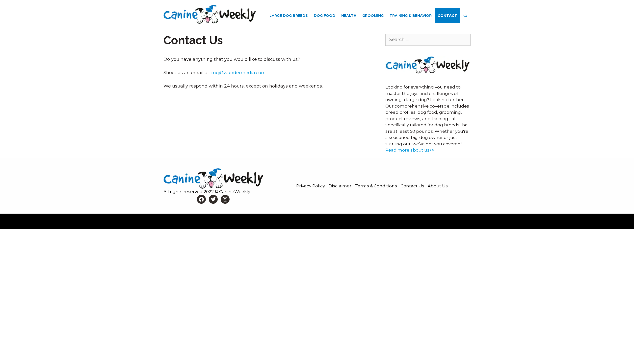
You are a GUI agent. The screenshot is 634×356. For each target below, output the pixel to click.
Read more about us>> (409, 150)
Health (348, 15)
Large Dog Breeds (288, 15)
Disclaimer (340, 185)
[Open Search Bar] (465, 15)
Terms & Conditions (376, 185)
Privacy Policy (311, 185)
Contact (447, 15)
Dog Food (324, 15)
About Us (438, 185)
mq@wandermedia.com (238, 72)
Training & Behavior (411, 15)
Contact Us (412, 185)
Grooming (373, 15)
